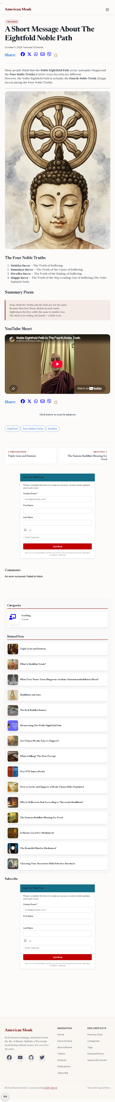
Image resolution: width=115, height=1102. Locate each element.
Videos (61, 1053)
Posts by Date (94, 1034)
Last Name (28, 517)
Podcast (62, 1060)
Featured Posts (95, 1053)
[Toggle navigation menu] (107, 9)
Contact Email (30, 493)
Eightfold (12, 428)
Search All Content (97, 1060)
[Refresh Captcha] (30, 530)
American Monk (18, 1030)
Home (61, 1034)
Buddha (52, 428)
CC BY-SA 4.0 (50, 1088)
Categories (93, 1041)
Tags (90, 1047)
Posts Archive (65, 1041)
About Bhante (65, 1047)
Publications (64, 1066)
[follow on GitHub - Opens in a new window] (31, 1058)
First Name (28, 505)
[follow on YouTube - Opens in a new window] (20, 1058)
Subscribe (63, 1072)
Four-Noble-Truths (33, 428)
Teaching (12, 22)
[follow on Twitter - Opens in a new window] (42, 1058)
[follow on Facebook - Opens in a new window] (9, 1058)
